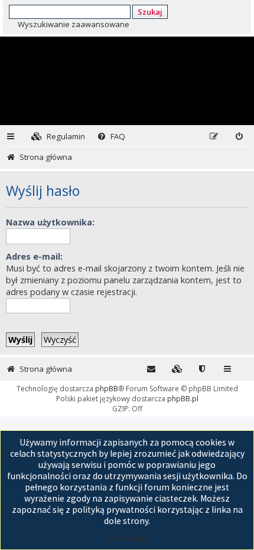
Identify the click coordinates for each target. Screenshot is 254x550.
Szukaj (150, 11)
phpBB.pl (182, 399)
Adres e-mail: (34, 256)
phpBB (106, 389)
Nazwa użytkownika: (50, 222)
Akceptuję (127, 538)
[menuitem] (58, 136)
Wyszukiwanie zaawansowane (73, 24)
